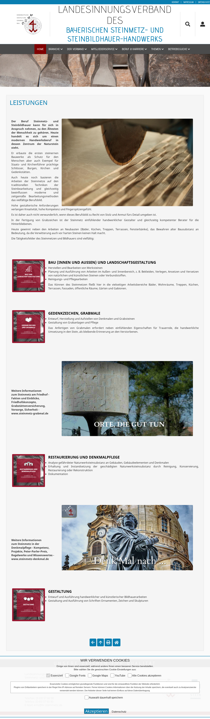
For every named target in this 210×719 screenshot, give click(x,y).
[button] (55, 49)
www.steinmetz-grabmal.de (29, 413)
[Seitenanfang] (100, 642)
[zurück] (93, 642)
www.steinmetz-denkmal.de (30, 559)
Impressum (188, 2)
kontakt (175, 2)
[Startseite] (116, 642)
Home (40, 49)
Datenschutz (204, 2)
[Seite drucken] (108, 642)
